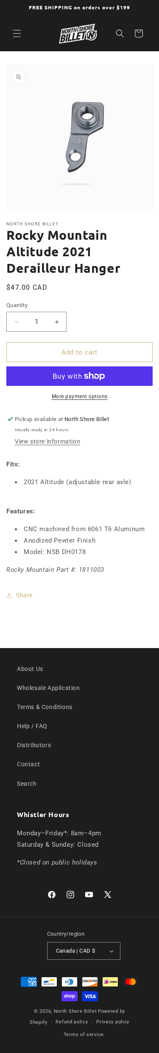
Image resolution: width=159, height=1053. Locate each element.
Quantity (17, 305)
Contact (28, 764)
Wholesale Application (48, 687)
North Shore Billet (75, 1011)
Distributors (34, 745)
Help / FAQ (32, 726)
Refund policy (72, 1022)
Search (27, 783)
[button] (17, 33)
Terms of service (84, 1034)
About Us (30, 668)
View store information (47, 441)
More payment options (80, 396)
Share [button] (24, 595)
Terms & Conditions (45, 707)
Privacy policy (112, 1022)
